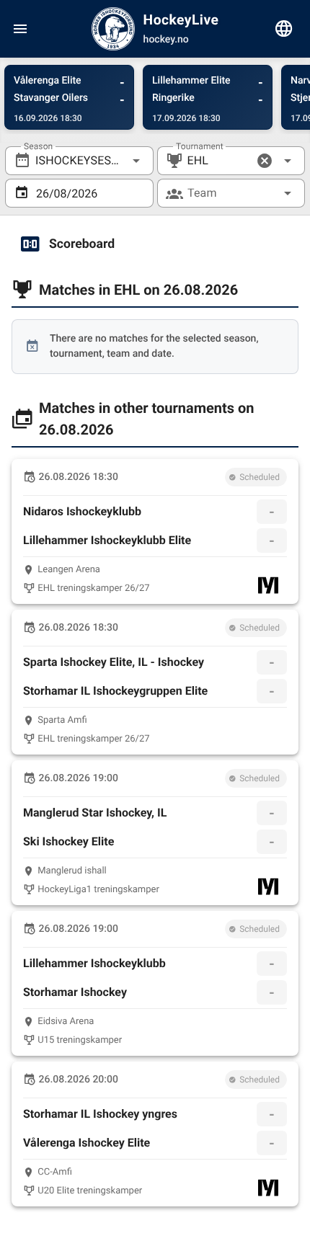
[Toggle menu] (20, 29)
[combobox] (79, 160)
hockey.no (166, 39)
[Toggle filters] (284, 29)
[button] (264, 160)
